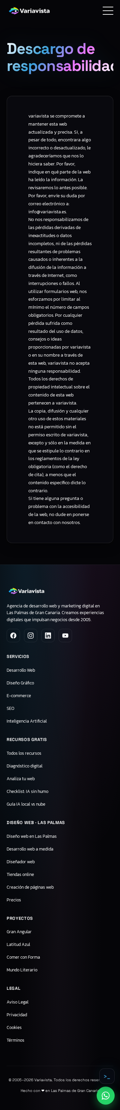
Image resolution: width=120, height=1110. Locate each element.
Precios (14, 900)
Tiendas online (20, 874)
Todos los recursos (24, 753)
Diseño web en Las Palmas (32, 836)
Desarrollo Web (21, 670)
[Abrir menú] (108, 11)
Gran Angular (19, 932)
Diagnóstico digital (24, 766)
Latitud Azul (18, 944)
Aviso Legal (17, 1002)
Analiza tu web (21, 778)
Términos (15, 1040)
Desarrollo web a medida (30, 849)
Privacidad (17, 1015)
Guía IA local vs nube (26, 804)
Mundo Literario (22, 970)
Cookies (14, 1027)
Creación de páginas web (30, 887)
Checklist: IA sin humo (27, 791)
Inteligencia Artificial (27, 721)
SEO (10, 708)
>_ (107, 1076)
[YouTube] (65, 635)
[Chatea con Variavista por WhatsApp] (106, 1096)
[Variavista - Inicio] (29, 10)
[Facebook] (13, 635)
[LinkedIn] (48, 635)
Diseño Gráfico (20, 683)
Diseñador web (21, 862)
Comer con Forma (23, 957)
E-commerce (19, 695)
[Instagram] (30, 635)
